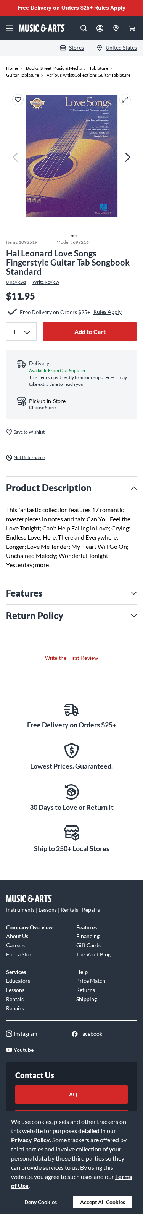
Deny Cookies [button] (40, 1202)
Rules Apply (109, 8)
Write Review (45, 282)
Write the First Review (71, 658)
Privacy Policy (30, 1139)
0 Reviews (16, 282)
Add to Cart (90, 331)
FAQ (71, 1094)
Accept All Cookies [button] (102, 1202)
